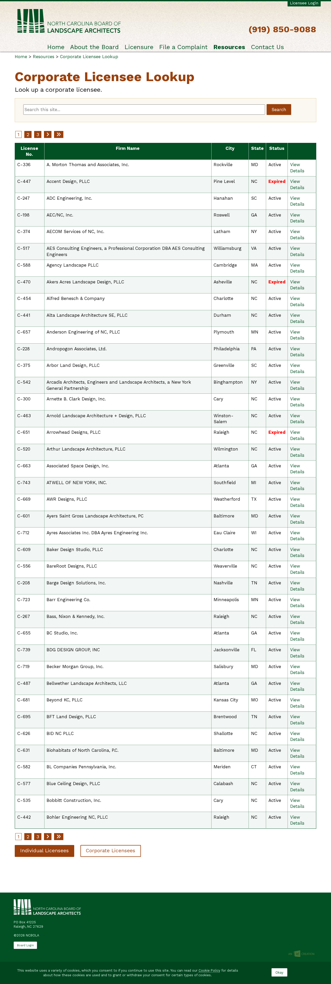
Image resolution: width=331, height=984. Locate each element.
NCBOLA (69, 21)
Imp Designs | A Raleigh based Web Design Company (301, 954)
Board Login (25, 945)
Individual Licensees (44, 851)
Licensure (138, 47)
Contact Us (267, 47)
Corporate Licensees (110, 851)
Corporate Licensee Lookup (89, 56)
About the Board (94, 47)
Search (279, 109)
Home (55, 47)
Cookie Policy (209, 970)
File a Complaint (183, 47)
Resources (229, 47)
